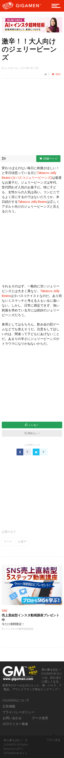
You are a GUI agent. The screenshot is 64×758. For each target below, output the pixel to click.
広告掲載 (8, 706)
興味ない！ (33, 433)
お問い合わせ (12, 718)
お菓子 (22, 541)
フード (8, 541)
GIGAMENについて (15, 700)
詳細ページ (50, 158)
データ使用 (40, 718)
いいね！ (33, 424)
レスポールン (12, 68)
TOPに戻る (53, 740)
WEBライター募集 (15, 724)
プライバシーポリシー (18, 712)
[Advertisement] (32, 118)
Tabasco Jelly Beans (32, 202)
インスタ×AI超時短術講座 (19, 628)
